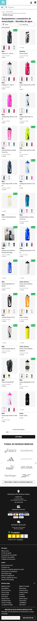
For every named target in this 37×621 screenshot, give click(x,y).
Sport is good (23, 598)
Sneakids (22, 596)
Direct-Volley (5, 592)
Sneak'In (22, 594)
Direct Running (6, 590)
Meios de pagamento (7, 575)
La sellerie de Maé (7, 605)
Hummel (22, 51)
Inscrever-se (28, 618)
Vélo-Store (22, 605)
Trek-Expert (22, 601)
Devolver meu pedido (7, 557)
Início (3, 11)
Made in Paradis (24, 586)
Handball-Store (6, 601)
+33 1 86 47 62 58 (18, 502)
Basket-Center (5, 586)
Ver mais (18, 437)
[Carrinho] (35, 2)
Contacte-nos (18, 496)
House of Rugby (6, 603)
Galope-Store (5, 598)
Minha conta (5, 551)
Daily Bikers (5, 588)
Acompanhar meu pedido (9, 555)
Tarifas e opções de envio (9, 578)
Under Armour (24, 282)
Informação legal (6, 573)
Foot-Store (4, 596)
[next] (36, 463)
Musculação (9, 11)
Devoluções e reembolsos (9, 571)
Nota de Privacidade (7, 580)
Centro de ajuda (6, 553)
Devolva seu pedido (18, 528)
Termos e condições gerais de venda (12, 569)
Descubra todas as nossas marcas (18, 482)
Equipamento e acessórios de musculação (14, 13)
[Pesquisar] (6, 7)
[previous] (1, 463)
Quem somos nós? (7, 565)
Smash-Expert (23, 592)
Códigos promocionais (8, 559)
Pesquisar (11, 7)
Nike (3, 51)
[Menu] (2, 7)
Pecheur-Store (23, 590)
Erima (21, 413)
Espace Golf (5, 594)
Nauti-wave (22, 588)
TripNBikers (22, 603)
